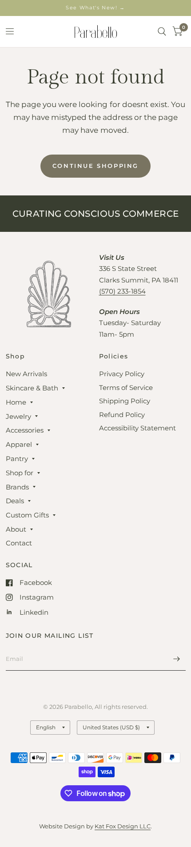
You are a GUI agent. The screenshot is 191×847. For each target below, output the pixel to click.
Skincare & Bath (32, 388)
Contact (19, 543)
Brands (17, 487)
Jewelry (18, 416)
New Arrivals (26, 374)
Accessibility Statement (137, 428)
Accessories (25, 430)
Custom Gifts (27, 515)
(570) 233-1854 (122, 291)
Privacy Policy (121, 374)
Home (16, 402)
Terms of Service (126, 387)
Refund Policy (122, 414)
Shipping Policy (124, 401)
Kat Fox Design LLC (123, 826)
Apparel (19, 444)
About (16, 529)
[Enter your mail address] (177, 659)
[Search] (162, 31)
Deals (15, 501)
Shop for (19, 473)
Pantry (17, 458)
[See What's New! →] (95, 8)
